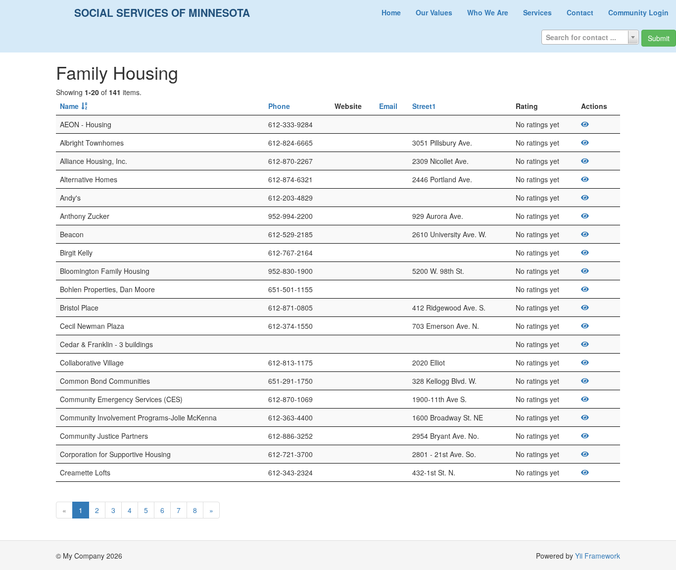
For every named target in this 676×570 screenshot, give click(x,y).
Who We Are (487, 12)
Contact (580, 12)
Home (391, 12)
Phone (279, 106)
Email (388, 106)
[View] (585, 124)
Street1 (424, 106)
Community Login (638, 12)
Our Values (434, 12)
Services (537, 12)
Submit (659, 38)
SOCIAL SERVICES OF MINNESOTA (162, 12)
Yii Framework (597, 556)
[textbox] (590, 37)
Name (69, 106)
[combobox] (590, 37)
